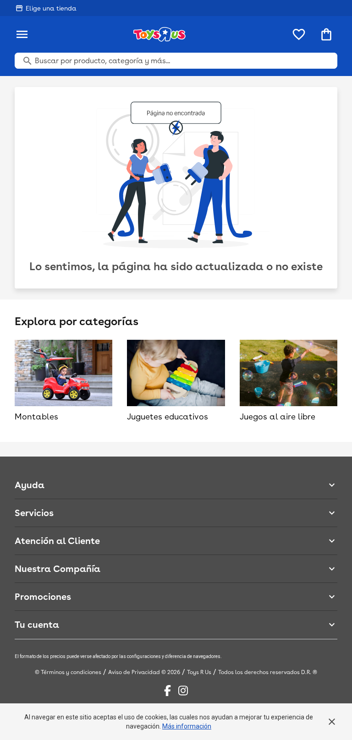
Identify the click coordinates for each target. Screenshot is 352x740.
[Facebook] (167, 690)
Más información (186, 726)
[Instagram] (183, 690)
